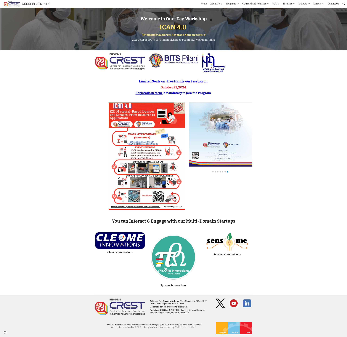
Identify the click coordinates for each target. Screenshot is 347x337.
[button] (343, 4)
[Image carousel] (220, 137)
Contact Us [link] (333, 3)
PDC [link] (275, 3)
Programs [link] (231, 3)
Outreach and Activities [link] (254, 3)
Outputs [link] (303, 3)
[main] (173, 29)
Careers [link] (318, 3)
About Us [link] (215, 3)
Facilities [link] (287, 3)
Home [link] (204, 3)
